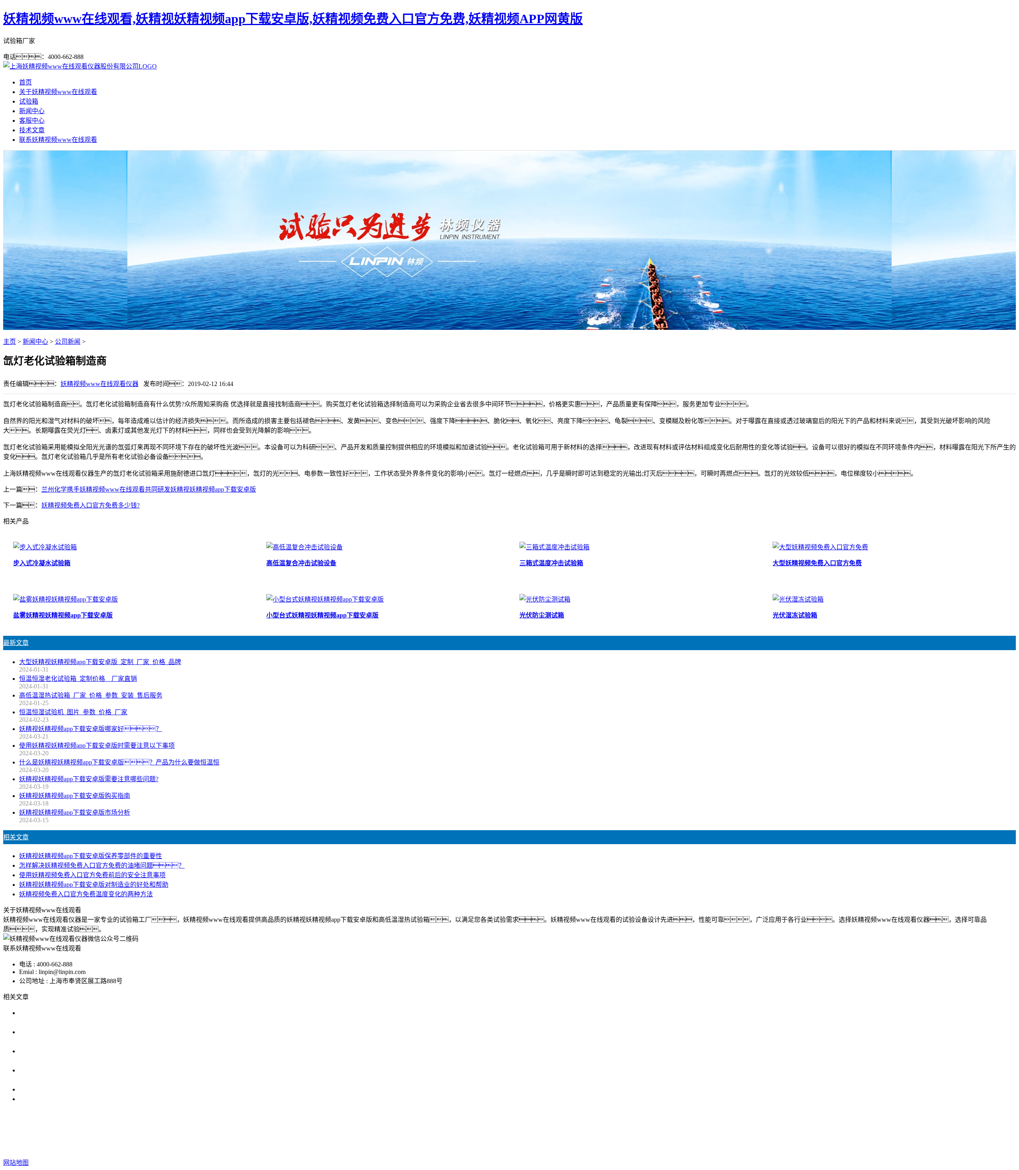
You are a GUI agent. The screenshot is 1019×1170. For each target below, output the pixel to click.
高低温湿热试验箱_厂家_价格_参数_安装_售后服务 (90, 695)
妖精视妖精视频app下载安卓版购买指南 (74, 795)
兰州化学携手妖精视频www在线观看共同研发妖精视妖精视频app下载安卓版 (148, 489)
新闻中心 (32, 111)
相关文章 (16, 837)
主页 (9, 341)
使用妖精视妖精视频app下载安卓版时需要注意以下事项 (97, 745)
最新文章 (16, 642)
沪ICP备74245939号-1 (650, 1146)
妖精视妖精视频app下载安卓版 (443, 1130)
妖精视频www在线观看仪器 (100, 383)
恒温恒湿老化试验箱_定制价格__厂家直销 (78, 678)
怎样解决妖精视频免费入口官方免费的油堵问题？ (102, 865)
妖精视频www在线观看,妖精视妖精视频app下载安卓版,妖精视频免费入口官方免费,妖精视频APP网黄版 (293, 19)
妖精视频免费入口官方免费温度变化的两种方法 (86, 894)
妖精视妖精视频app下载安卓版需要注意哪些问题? (88, 779)
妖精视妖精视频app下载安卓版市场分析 (74, 812)
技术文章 (32, 130)
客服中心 (32, 120)
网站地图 (568, 1146)
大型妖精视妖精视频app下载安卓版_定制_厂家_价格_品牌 (100, 661)
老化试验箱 (590, 1130)
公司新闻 (67, 341)
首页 (25, 82)
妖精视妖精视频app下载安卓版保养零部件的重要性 (90, 856)
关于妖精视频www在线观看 (58, 91)
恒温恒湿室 (627, 1130)
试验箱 (28, 101)
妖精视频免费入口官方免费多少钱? (90, 505)
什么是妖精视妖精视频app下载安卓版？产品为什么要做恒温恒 (119, 762)
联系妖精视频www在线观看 (58, 139)
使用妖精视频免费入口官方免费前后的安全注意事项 (92, 875)
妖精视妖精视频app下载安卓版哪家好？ (90, 728)
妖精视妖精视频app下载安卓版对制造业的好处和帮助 (93, 884)
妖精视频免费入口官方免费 (530, 1130)
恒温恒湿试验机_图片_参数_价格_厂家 (73, 712)
